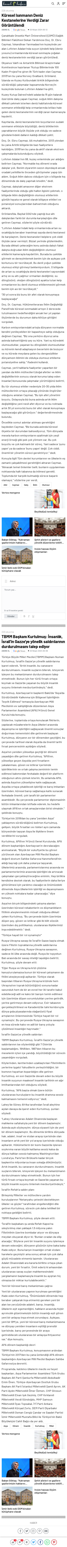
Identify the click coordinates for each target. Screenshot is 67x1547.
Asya (6, 1426)
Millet (51, 1426)
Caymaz (15, 485)
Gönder (11, 616)
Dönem (16, 1426)
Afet (5, 485)
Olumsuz (46, 485)
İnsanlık (27, 1426)
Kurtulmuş (39, 1426)
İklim (35, 485)
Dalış (26, 485)
